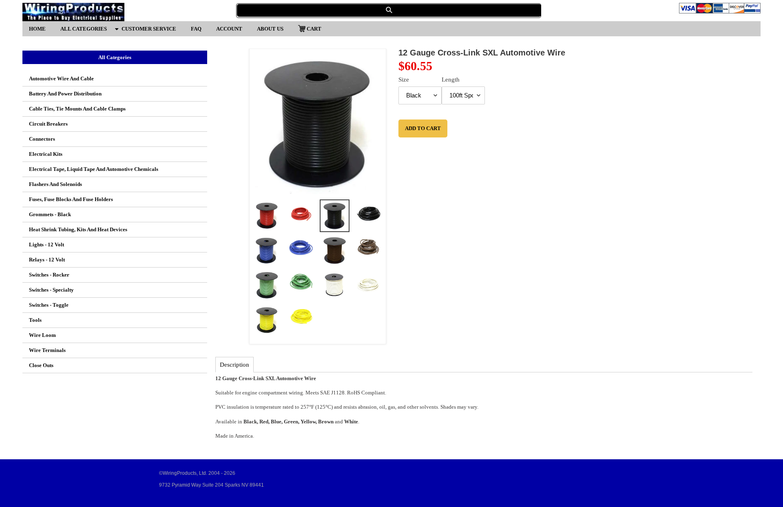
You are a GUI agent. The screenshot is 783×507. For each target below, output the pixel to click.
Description (234, 364)
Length (451, 79)
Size (403, 79)
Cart (313, 28)
